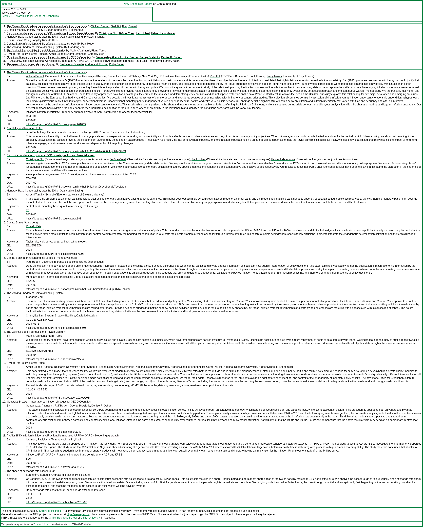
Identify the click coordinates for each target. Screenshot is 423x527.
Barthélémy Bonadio (72, 64)
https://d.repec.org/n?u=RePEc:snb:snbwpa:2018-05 (56, 502)
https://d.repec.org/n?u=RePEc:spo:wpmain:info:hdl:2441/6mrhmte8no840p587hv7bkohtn (78, 289)
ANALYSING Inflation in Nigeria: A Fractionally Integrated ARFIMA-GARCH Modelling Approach (63, 60)
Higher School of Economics (42, 16)
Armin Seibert (57, 53)
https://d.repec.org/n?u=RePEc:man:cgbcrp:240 (53, 431)
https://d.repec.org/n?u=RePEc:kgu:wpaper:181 (53, 218)
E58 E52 (31, 178)
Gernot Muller (96, 53)
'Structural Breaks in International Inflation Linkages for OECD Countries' (49, 57)
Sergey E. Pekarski (12, 16)
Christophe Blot (108, 33)
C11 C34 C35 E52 (36, 389)
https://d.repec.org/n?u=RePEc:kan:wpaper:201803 (56, 124)
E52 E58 (31, 281)
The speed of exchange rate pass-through (31, 64)
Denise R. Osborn (171, 57)
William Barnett (100, 26)
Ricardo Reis (50, 40)
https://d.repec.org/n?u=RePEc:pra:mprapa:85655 (55, 467)
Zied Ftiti (116, 26)
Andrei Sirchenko (76, 53)
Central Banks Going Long (22, 40)
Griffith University (90, 517)
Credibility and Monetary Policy (25, 29)
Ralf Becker (131, 57)
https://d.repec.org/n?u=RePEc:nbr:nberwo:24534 (55, 359)
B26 (28, 458)
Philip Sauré (116, 64)
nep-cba (7, 3)
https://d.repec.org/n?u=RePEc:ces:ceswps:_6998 (55, 253)
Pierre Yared (98, 50)
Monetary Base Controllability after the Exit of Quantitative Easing (45, 36)
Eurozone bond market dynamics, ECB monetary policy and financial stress (51, 33)
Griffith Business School (63, 517)
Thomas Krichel (41, 524)
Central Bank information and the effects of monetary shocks (42, 43)
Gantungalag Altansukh (109, 57)
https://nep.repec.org (78, 514)
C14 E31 (31, 116)
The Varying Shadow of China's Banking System (35, 47)
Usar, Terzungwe (151, 60)
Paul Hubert (143, 33)
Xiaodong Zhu (76, 47)
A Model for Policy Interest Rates (26, 53)
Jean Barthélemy (57, 29)
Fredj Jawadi (129, 26)
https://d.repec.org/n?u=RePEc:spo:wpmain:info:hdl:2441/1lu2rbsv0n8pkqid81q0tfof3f (76, 151)
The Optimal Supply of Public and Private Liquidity (36, 50)
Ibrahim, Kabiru (171, 60)
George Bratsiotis (149, 57)
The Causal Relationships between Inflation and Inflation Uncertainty (47, 26)
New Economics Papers (138, 3)
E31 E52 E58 (34, 245)
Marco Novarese (159, 514)
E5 (27, 210)
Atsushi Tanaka (96, 36)
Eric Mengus (76, 29)
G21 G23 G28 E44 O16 (39, 319)
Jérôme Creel (126, 33)
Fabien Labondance (163, 33)
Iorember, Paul (131, 60)
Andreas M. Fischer (96, 64)
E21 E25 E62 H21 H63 (39, 350)
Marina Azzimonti (80, 50)
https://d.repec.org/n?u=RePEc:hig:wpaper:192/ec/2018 (58, 397)
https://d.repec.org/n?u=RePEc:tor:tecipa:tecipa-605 (56, 327)
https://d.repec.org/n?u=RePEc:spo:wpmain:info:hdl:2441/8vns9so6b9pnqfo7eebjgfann (76, 186)
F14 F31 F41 (33, 494)
